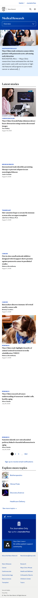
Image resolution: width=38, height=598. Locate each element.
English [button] (21, 3)
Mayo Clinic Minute (26, 567)
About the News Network (9, 555)
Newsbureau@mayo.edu (28, 555)
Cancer (4, 567)
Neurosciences (6, 579)
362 (25, 454)
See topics (9, 508)
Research (23, 564)
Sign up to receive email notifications (19, 462)
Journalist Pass (31, 3)
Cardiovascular (6, 571)
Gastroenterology (7, 575)
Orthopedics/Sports (26, 575)
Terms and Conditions (6, 590)
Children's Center (25, 579)
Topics (22, 582)
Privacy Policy (4, 592)
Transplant (5, 582)
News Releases (6, 564)
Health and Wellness (26, 571)
